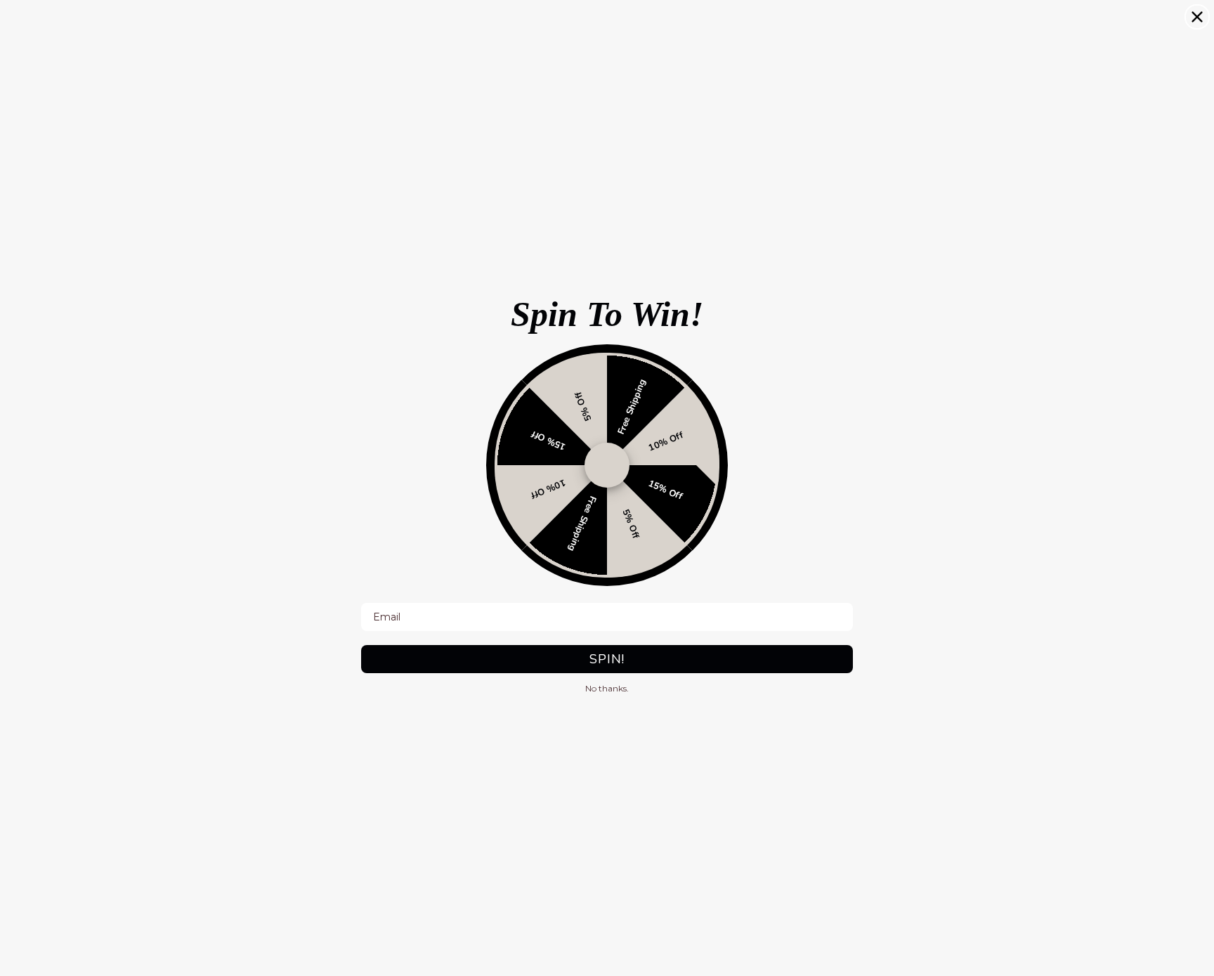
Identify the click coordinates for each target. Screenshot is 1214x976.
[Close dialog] (1197, 17)
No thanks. (607, 688)
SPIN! (607, 659)
